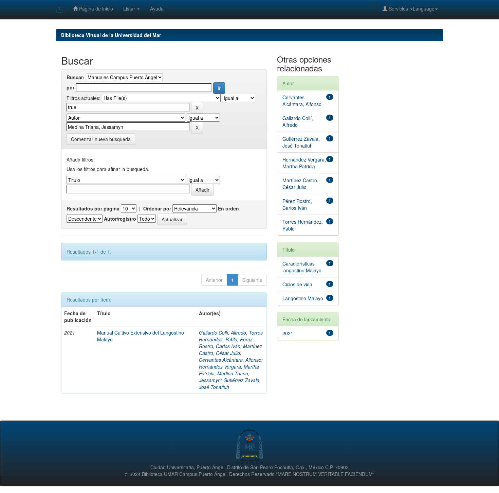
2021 (287, 333)
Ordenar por (157, 208)
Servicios (398, 8)
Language (424, 8)
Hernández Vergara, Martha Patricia (304, 163)
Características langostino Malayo (301, 267)
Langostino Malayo (302, 298)
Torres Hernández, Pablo (231, 336)
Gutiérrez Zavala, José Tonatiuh (301, 142)
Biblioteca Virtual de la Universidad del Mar (111, 35)
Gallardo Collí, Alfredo (222, 332)
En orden (228, 208)
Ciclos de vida (297, 284)
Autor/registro (120, 218)
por (70, 87)
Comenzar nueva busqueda (101, 139)
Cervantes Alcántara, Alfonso (230, 359)
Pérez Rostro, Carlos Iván (226, 343)
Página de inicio (95, 8)
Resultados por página (93, 208)
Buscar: (76, 77)
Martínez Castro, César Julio (230, 349)
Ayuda (157, 8)
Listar (129, 8)
